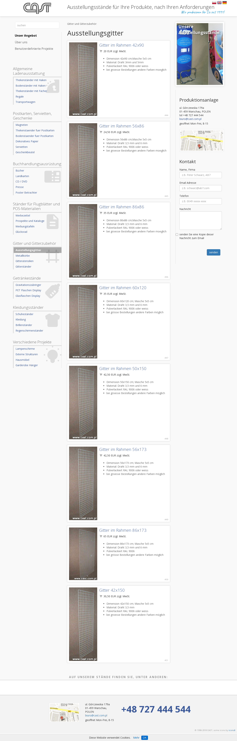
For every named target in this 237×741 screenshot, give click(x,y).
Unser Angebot (26, 36)
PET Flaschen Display (28, 290)
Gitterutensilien (25, 261)
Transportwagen (25, 102)
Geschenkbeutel (25, 152)
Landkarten (22, 176)
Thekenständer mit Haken (31, 80)
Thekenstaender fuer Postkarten (35, 130)
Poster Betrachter (26, 192)
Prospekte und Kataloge (30, 221)
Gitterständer (23, 266)
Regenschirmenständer (29, 330)
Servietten (22, 147)
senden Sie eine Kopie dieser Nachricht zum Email (196, 236)
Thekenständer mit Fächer (31, 91)
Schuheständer (24, 314)
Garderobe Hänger (27, 365)
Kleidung (21, 319)
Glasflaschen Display (28, 296)
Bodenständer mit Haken (31, 85)
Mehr (136, 737)
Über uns (21, 42)
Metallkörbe (23, 255)
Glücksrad (21, 231)
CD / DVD (21, 181)
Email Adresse (187, 182)
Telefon (184, 196)
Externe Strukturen (27, 354)
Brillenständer (24, 325)
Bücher (20, 170)
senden (213, 252)
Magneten (22, 125)
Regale (20, 96)
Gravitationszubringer (28, 285)
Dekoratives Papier (27, 141)
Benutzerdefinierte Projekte (34, 49)
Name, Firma (187, 169)
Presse (20, 187)
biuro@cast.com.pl (190, 119)
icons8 (232, 730)
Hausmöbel (22, 360)
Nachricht (185, 209)
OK (144, 737)
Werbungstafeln (25, 226)
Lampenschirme (25, 348)
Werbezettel (23, 215)
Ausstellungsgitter (28, 250)
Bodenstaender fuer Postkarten (35, 136)
